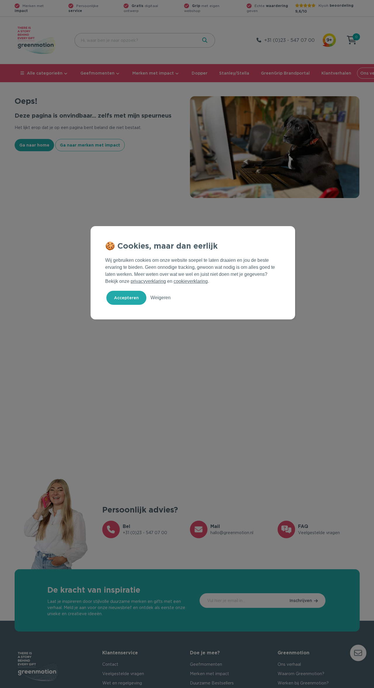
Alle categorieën (45, 73)
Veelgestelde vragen (123, 673)
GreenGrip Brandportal (285, 73)
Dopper (199, 73)
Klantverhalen (336, 73)
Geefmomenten (97, 73)
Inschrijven (301, 600)
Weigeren (160, 297)
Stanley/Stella (234, 73)
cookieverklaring (191, 281)
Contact (110, 664)
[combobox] (135, 40)
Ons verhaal (289, 664)
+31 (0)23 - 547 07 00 (289, 40)
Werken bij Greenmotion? (303, 683)
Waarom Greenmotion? (301, 673)
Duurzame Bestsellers (212, 683)
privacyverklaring (148, 281)
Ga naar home (34, 145)
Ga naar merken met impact (90, 145)
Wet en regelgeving (122, 683)
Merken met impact (153, 73)
